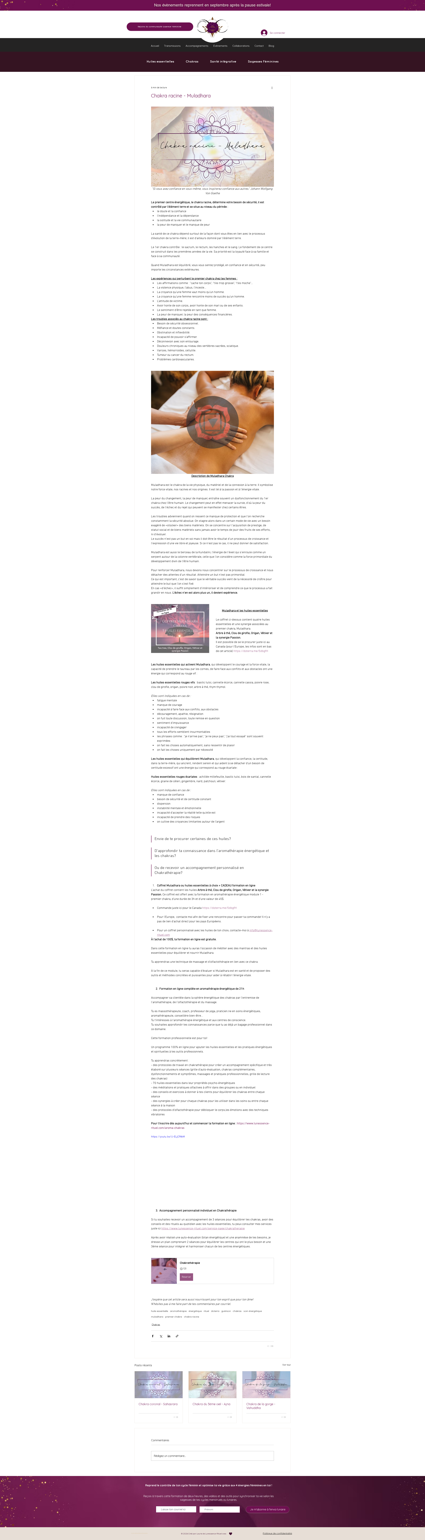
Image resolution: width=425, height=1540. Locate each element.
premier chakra (173, 1316)
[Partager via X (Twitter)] (160, 1336)
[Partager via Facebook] (152, 1336)
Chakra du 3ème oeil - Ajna (211, 1404)
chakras (237, 1311)
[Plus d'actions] (272, 88)
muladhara (157, 1316)
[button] (172, 46)
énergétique (195, 1311)
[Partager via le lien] (177, 1336)
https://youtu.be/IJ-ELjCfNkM (168, 1136)
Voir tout (286, 1365)
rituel (206, 1311)
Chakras (156, 1324)
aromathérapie (178, 1311)
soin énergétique (253, 1311)
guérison (226, 1311)
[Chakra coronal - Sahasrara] (159, 1384)
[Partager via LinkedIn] (168, 1336)
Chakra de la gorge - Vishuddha (260, 1406)
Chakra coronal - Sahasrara (158, 1404)
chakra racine (191, 1316)
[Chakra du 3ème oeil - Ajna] (213, 1384)
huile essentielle (159, 1311)
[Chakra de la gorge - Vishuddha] (266, 1384)
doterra (215, 1311)
